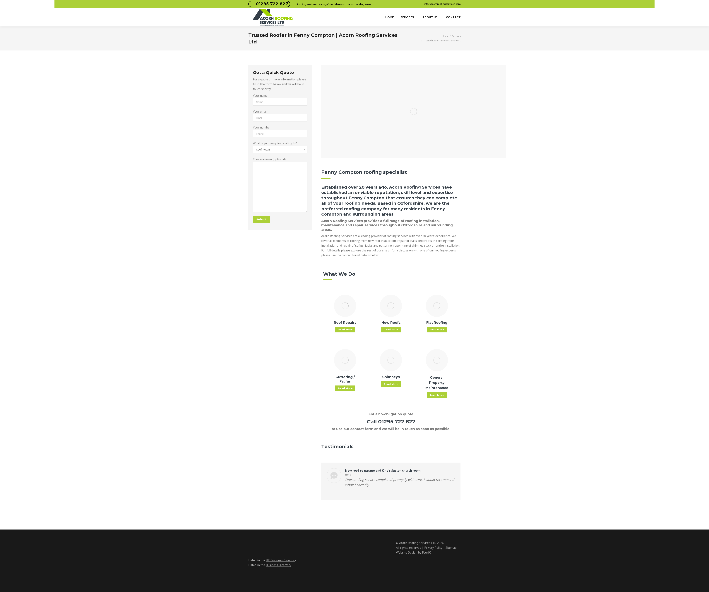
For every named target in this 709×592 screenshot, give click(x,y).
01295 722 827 (272, 3)
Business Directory (278, 565)
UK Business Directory (281, 560)
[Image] (345, 306)
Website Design (406, 552)
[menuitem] (389, 17)
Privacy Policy (433, 548)
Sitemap (451, 548)
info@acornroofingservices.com (442, 4)
